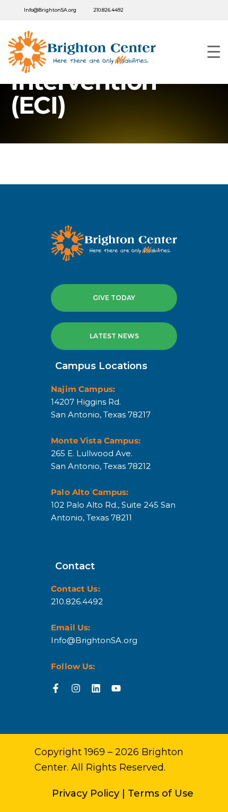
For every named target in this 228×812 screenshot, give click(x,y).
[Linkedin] (96, 688)
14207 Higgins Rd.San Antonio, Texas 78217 (101, 408)
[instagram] (206, 10)
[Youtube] (116, 688)
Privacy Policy (85, 793)
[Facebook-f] (55, 688)
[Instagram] (76, 688)
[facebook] (139, 10)
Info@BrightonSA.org (50, 10)
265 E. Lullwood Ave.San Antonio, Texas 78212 (101, 459)
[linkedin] (183, 10)
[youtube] (161, 10)
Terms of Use (161, 793)
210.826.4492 (108, 10)
